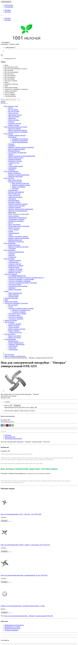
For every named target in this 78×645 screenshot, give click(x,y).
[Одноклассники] (4, 425)
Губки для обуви (13, 327)
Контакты (8, 12)
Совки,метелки (13, 262)
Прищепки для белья (15, 161)
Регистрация (9, 5)
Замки (7, 291)
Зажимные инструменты (20, 139)
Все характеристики (7, 421)
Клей (6, 300)
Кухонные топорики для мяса (17, 204)
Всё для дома (9, 133)
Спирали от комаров (18, 312)
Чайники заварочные (15, 240)
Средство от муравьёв (15, 317)
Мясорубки (12, 212)
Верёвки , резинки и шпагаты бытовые (21, 147)
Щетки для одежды (14, 337)
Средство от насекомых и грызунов (16, 303)
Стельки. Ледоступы (15, 332)
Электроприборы (10, 339)
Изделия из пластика (15, 181)
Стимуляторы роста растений (17, 286)
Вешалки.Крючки (14, 151)
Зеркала (10, 154)
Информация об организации (14, 625)
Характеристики (10, 437)
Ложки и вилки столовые (16, 205)
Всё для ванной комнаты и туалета (16, 127)
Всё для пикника (10, 243)
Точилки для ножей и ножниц (18, 236)
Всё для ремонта (10, 250)
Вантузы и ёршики (14, 128)
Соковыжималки (13, 233)
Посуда (10, 223)
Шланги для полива (14, 289)
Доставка (8, 10)
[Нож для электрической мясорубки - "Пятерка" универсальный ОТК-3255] (15, 391)
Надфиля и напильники (20, 140)
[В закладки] (3, 431)
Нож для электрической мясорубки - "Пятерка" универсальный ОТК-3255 (29, 616)
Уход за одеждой (10, 334)
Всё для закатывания (11, 171)
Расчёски (11, 121)
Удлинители (12, 348)
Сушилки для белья (14, 264)
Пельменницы (13, 190)
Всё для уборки (10, 259)
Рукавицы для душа (14, 123)
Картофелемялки (13, 200)
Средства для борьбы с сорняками (19, 281)
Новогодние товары (11, 301)
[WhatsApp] (12, 425)
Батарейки (11, 145)
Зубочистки (12, 199)
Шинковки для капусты (16, 241)
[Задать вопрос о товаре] (1, 431)
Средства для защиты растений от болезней (22, 282)
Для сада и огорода (11, 274)
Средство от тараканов (15, 318)
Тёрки (10, 235)
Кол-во (7, 405)
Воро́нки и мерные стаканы (21, 185)
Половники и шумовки (15, 221)
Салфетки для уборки (15, 269)
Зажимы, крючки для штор (17, 135)
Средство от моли (14, 315)
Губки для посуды (14, 195)
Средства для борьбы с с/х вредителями (21, 279)
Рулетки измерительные (16, 252)
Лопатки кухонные (14, 207)
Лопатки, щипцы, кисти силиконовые (20, 209)
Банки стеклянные (14, 173)
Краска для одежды (14, 336)
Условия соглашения (11, 630)
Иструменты (12, 137)
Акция (3, 101)
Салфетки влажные (14, 260)
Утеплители (12, 257)
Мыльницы (12, 118)
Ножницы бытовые (14, 159)
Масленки (15, 188)
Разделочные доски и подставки (18, 226)
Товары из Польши (11, 320)
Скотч (10, 164)
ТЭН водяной (12, 346)
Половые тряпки (13, 267)
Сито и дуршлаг (13, 229)
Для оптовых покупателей (13, 438)
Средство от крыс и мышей (17, 313)
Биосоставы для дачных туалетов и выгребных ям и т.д (26, 277)
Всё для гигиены (13, 111)
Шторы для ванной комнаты (17, 130)
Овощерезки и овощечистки (17, 217)
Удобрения (11, 288)
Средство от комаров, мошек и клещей (20, 308)
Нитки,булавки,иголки (15, 157)
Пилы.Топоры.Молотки (20, 142)
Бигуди (10, 108)
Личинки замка (13, 296)
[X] (7, 425)
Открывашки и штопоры (16, 219)
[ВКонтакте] (2, 425)
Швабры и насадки (14, 272)
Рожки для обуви (13, 330)
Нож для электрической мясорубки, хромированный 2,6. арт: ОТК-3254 (24, 575)
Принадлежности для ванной (17, 132)
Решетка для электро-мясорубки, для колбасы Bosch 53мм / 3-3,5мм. (23, 606)
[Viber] (10, 425)
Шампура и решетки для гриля (18, 247)
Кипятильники (13, 341)
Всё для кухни (9, 178)
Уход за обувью (9, 322)
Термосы (11, 144)
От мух (10, 306)
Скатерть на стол (13, 163)
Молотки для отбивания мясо (17, 211)
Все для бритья (13, 109)
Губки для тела (13, 113)
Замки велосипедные (15, 293)
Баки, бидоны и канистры (20, 183)
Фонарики (11, 169)
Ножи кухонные (13, 216)
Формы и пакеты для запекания (18, 238)
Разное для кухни (14, 228)
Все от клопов (13, 305)
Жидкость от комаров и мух (21, 310)
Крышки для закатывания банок (18, 175)
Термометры (12, 168)
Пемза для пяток (13, 120)
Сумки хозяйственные (15, 166)
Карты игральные (14, 245)
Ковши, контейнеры (18, 187)
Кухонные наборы (14, 202)
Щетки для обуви (14, 325)
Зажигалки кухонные (15, 197)
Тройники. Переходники (16, 344)
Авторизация (9, 7)
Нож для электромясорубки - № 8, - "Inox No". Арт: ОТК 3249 (21, 514)
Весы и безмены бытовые (16, 149)
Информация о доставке (12, 627)
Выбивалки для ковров (15, 265)
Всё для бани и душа (11, 106)
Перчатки (11, 255)
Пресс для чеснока (14, 224)
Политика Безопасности (12, 628)
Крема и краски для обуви (16, 329)
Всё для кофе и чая (14, 193)
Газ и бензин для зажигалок (17, 152)
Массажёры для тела (15, 115)
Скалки (10, 231)
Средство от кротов (14, 284)
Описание (8, 435)
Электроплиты (13, 349)
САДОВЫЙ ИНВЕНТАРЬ (17, 276)
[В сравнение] (5, 431)
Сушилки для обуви (14, 324)
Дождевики (12, 248)
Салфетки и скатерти (15, 270)
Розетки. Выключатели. (16, 342)
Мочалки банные (14, 116)
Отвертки (11, 253)
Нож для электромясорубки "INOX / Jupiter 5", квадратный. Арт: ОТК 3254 (25, 545)
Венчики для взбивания (16, 192)
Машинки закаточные (15, 176)
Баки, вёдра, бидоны (15, 180)
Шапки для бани (13, 125)
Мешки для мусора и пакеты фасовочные (21, 156)
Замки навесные (13, 294)
